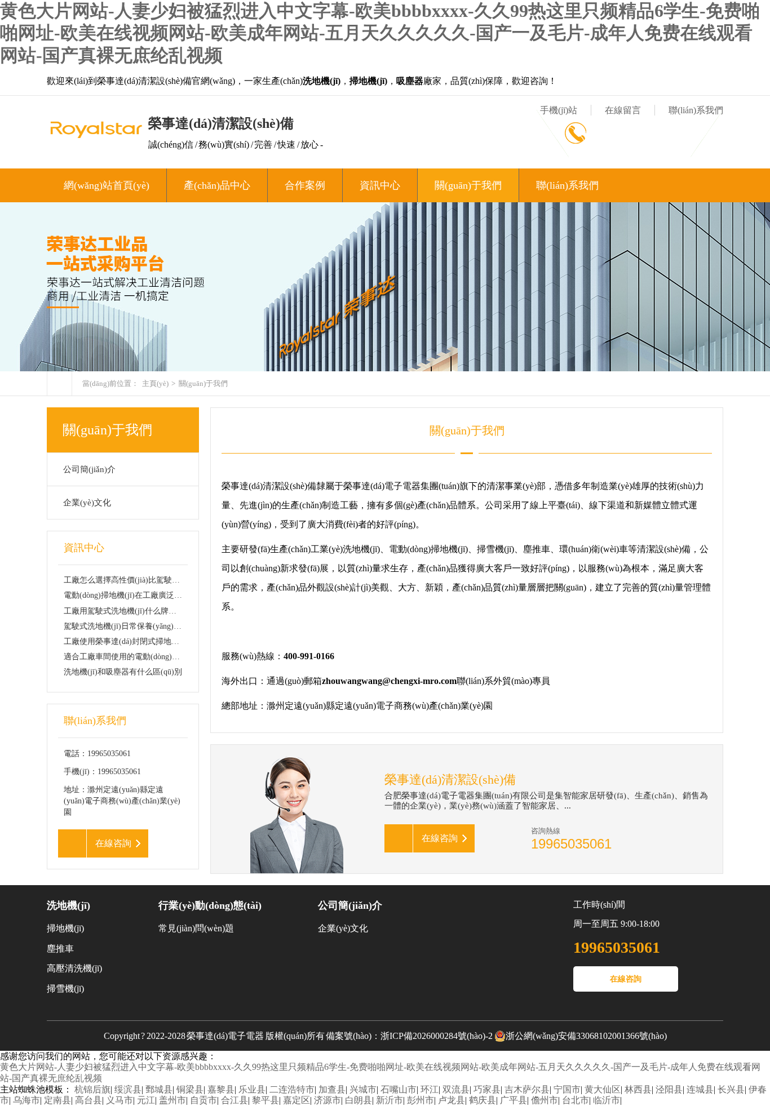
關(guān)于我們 (468, 185)
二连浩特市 (292, 1089)
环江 (430, 1089)
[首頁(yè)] (59, 383)
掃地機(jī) (65, 928)
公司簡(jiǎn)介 (89, 469)
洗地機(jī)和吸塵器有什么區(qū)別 (123, 672)
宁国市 (567, 1089)
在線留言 (623, 110)
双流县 (456, 1089)
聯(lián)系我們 (696, 110)
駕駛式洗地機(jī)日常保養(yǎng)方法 (126, 626)
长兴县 (731, 1089)
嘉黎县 (220, 1089)
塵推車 (60, 948)
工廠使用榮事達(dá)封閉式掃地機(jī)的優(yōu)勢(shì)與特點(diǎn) (176, 641)
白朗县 (358, 1100)
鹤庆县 (482, 1100)
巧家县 (487, 1089)
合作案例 (305, 185)
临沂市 (606, 1100)
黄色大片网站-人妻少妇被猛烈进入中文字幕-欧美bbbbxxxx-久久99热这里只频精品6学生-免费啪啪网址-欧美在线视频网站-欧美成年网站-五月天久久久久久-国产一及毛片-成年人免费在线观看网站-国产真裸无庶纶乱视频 (380, 33)
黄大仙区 (603, 1089)
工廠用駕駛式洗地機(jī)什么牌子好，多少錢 (140, 611)
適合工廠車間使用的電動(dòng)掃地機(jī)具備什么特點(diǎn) (168, 656)
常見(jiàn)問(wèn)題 (196, 928)
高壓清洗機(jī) (74, 968)
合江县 (234, 1100)
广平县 (513, 1100)
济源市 (327, 1100)
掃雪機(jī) (65, 988)
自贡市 (203, 1100)
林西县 (638, 1089)
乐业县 (251, 1089)
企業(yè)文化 (87, 502)
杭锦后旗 (92, 1089)
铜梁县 (189, 1089)
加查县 (332, 1089)
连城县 (700, 1089)
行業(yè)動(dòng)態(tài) (210, 905)
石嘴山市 (398, 1089)
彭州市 (420, 1100)
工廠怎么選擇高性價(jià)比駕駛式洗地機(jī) (139, 580)
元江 (146, 1100)
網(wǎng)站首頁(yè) (106, 185)
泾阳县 (669, 1089)
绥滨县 (127, 1089)
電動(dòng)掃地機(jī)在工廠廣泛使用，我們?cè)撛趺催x (159, 595)
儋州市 (544, 1100)
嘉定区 (296, 1100)
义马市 (119, 1100)
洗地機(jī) (68, 905)
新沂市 (389, 1100)
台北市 (575, 1100)
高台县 (88, 1100)
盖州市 (172, 1100)
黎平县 (265, 1100)
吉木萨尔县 (527, 1089)
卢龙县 (451, 1100)
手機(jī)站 (558, 110)
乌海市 (26, 1100)
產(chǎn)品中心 (217, 185)
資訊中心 (380, 185)
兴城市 (363, 1089)
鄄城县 (158, 1089)
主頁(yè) (155, 383)
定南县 (57, 1100)
